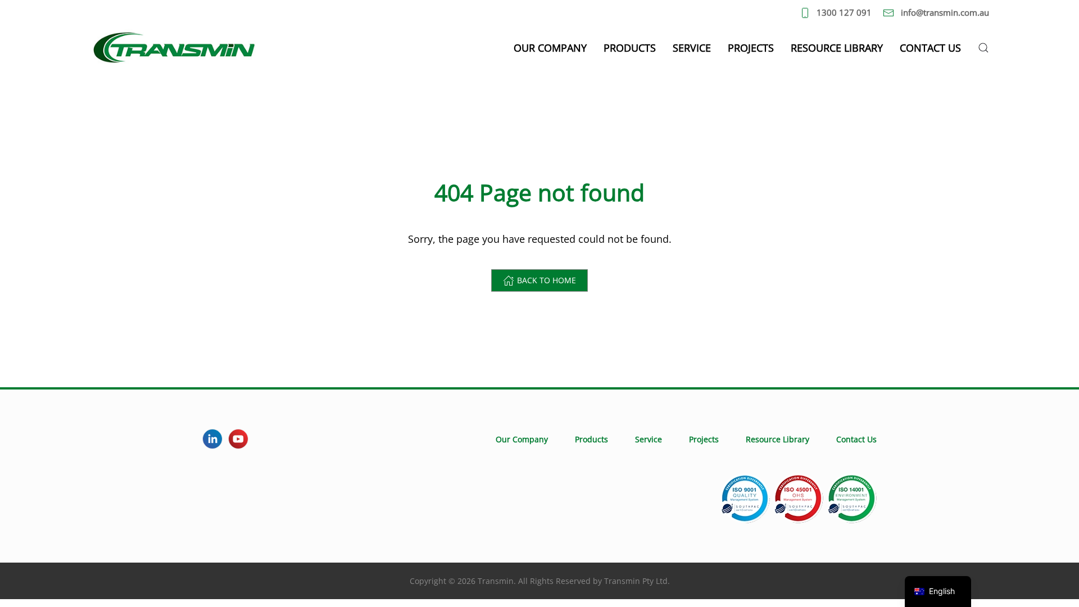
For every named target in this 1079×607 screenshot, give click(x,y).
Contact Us (930, 48)
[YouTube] (238, 439)
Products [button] (630, 48)
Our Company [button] (550, 48)
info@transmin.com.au (945, 12)
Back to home (546, 280)
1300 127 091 (844, 12)
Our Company (522, 439)
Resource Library (837, 48)
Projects (751, 48)
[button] (983, 47)
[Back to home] (174, 47)
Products (591, 439)
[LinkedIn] (212, 439)
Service (692, 48)
